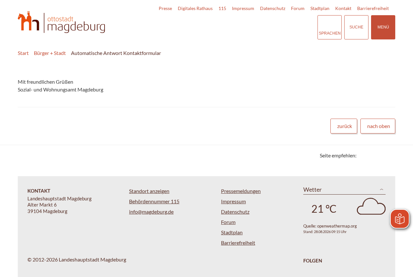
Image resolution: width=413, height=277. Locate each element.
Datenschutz (272, 8)
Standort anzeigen (149, 191)
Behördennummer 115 (154, 201)
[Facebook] (372, 155)
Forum (298, 8)
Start (23, 53)
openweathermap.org (337, 226)
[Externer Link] (267, 27)
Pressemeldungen (241, 191)
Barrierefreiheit (373, 8)
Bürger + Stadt (50, 53)
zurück (344, 126)
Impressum (243, 8)
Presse (165, 8)
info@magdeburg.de (151, 211)
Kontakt (343, 8)
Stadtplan (319, 8)
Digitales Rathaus (195, 8)
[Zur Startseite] (61, 22)
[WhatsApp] (388, 155)
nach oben (378, 126)
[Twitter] (364, 155)
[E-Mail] (380, 155)
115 (222, 8)
